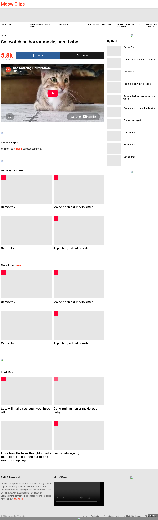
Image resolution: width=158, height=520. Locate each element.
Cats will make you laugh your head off (25, 410)
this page (18, 499)
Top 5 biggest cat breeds (99, 24)
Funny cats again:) (66, 453)
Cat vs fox (6, 24)
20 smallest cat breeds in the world (128, 25)
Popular (56, 379)
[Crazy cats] (114, 136)
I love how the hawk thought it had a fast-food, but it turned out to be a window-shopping (26, 456)
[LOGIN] (155, 4)
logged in (18, 149)
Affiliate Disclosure (132, 516)
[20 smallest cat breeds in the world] (129, 15)
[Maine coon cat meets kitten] (43, 15)
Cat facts (63, 24)
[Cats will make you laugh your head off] (26, 391)
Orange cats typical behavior (139, 108)
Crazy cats (129, 132)
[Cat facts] (72, 15)
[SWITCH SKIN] (145, 4)
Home (84, 516)
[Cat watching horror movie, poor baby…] (79, 391)
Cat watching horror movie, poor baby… (76, 410)
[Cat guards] (114, 160)
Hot (3, 177)
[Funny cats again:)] (79, 435)
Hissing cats (130, 144)
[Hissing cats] (114, 148)
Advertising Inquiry (112, 516)
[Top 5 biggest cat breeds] (100, 15)
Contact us (95, 516)
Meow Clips (13, 4)
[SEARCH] (150, 4)
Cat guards (129, 156)
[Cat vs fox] (14, 15)
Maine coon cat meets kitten (40, 25)
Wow (18, 265)
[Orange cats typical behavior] (114, 112)
